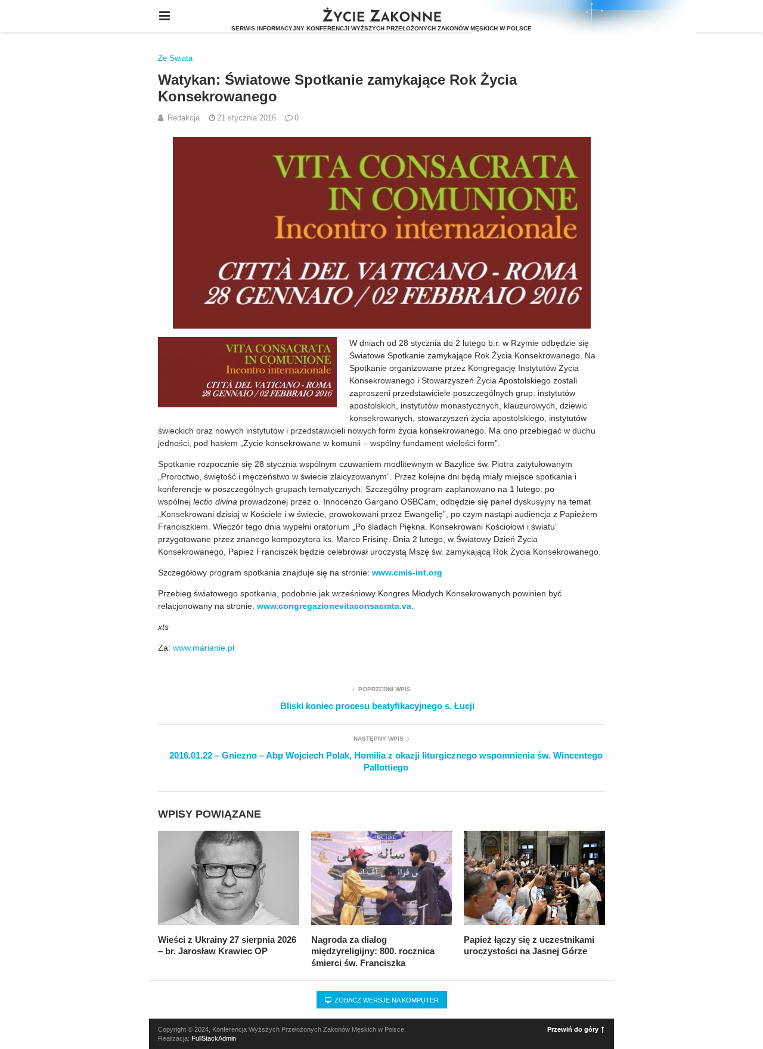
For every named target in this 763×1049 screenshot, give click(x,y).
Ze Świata (175, 58)
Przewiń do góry (572, 1029)
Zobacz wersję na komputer (386, 1000)
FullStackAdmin (213, 1038)
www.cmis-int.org (407, 572)
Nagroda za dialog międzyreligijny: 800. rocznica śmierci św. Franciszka (373, 951)
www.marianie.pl (203, 647)
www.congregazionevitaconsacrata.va (334, 606)
